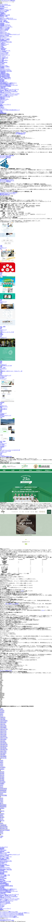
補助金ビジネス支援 (5, 15)
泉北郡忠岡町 (3, 795)
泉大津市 (2, 710)
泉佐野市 (2, 712)
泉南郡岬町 (3, 792)
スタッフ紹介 (3, 20)
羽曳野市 (2, 814)
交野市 (1, 764)
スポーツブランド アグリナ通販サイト (9, 917)
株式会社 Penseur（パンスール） (8, 193)
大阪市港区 (2, 754)
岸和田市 (2, 769)
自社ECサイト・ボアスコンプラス (8, 19)
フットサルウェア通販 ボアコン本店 (9, 911)
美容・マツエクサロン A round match (8, 91)
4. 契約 (1, 46)
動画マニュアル (4, 406)
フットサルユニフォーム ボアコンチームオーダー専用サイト (15, 912)
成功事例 (2, 80)
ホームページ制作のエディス (7, 180)
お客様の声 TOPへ (4, 88)
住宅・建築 (2, 326)
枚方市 (1, 819)
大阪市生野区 (3, 722)
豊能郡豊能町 (3, 805)
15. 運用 (2, 61)
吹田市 (1, 785)
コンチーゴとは (4, 4)
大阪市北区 (2, 724)
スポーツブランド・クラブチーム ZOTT (9, 93)
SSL (1, 248)
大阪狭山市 (2, 717)
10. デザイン (3, 56)
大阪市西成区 (3, 742)
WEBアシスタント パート (6, 26)
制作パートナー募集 (5, 27)
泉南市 (1, 793)
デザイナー (2, 31)
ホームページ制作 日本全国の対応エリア (10, 110)
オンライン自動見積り (5, 903)
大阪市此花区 (3, 725)
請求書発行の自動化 (5, 74)
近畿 (1, 111)
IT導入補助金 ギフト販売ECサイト (8, 83)
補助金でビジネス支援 (5, 881)
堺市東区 (2, 778)
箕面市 (1, 831)
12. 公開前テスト (4, 58)
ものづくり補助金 (4, 884)
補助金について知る (21, 132)
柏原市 (1, 762)
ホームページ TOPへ (5, 38)
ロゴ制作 (2, 63)
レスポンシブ (3, 247)
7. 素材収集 (2, 49)
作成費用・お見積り (5, 39)
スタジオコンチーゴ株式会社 (7, 155)
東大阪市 (2, 817)
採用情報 (2, 23)
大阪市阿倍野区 (4, 720)
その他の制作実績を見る (6, 456)
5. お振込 (2, 47)
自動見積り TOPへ (4, 99)
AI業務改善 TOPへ (4, 73)
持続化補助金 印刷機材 (5, 86)
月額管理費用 (3, 40)
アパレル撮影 (3, 878)
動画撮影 (2, 872)
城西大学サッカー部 (5, 97)
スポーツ (2, 455)
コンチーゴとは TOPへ (5, 5)
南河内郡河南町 (4, 826)
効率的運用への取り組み (6, 71)
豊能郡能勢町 (3, 113)
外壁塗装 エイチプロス (5, 92)
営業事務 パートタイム (5, 25)
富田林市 (2, 808)
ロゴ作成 (2, 377)
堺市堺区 (2, 773)
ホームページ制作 (4, 10)
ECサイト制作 (3, 11)
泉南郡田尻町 (3, 790)
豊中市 (1, 803)
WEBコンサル (3, 32)
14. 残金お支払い (4, 60)
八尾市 (1, 836)
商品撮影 (2, 874)
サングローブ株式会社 (5, 156)
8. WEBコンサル (4, 53)
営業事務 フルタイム (5, 24)
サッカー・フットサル (5, 451)
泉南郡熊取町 (3, 788)
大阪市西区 (2, 741)
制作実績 (2, 79)
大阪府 (1, 112)
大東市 (1, 801)
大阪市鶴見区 (3, 736)
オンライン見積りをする (6, 670)
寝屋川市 (2, 811)
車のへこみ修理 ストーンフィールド (9, 94)
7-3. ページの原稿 (4, 52)
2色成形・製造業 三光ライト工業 (8, 90)
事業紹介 (2, 8)
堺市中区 (2, 775)
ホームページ (3, 37)
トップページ (3, 108)
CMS (1, 246)
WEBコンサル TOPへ (5, 33)
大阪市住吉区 (3, 731)
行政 (1, 407)
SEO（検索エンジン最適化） (12, 603)
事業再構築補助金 (4, 883)
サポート (2, 106)
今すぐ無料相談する (20, 133)
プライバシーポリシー (5, 919)
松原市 (1, 823)
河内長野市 (2, 767)
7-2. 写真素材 (3, 51)
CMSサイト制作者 (4, 29)
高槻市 (1, 800)
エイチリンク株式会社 (5, 157)
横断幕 (1, 105)
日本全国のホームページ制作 (7, 920)
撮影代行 (2, 879)
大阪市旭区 (2, 719)
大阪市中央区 (3, 734)
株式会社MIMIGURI (5, 194)
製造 (1, 362)
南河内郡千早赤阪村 (5, 830)
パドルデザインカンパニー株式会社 (8, 192)
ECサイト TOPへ (4, 65)
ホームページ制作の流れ (6, 42)
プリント (2, 17)
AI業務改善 (2, 13)
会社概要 (2, 6)
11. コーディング (4, 57)
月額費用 (2, 67)
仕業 (1, 245)
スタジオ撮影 (3, 876)
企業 (1, 272)
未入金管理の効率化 (5, 75)
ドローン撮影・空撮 (5, 875)
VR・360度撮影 (4, 871)
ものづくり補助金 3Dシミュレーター (9, 85)
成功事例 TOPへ (4, 81)
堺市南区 (2, 780)
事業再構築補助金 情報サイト (7, 84)
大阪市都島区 (3, 756)
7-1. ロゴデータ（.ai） (5, 50)
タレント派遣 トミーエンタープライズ (9, 89)
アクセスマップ (4, 7)
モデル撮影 (2, 880)
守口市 (1, 833)
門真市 (1, 765)
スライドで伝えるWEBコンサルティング (10, 34)
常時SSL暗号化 (3, 62)
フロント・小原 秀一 (5, 22)
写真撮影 (2, 12)
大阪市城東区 (3, 727)
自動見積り (2, 98)
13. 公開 (2, 59)
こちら (22, 590)
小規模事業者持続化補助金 (6, 885)
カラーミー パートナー (5, 70)
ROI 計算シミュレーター (6, 36)
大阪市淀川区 (3, 758)
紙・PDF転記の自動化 (5, 77)
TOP (1, 837)
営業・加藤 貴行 (4, 21)
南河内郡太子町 (4, 828)
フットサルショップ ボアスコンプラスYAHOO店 (12, 915)
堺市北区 (2, 771)
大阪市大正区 (3, 732)
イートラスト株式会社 (5, 181)
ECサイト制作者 (4, 30)
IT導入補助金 (3, 882)
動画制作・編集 (4, 16)
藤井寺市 (2, 820)
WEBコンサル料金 (4, 35)
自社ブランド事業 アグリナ (6, 18)
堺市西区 (2, 777)
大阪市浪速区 (3, 739)
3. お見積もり (3, 45)
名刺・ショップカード (5, 104)
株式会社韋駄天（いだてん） (7, 179)
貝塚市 (1, 760)
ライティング (3, 378)
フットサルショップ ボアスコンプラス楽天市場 (11, 913)
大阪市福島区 (3, 752)
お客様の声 (2, 87)
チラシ (1, 103)
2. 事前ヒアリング (4, 44)
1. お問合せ (2, 43)
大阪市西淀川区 (4, 744)
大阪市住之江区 (4, 729)
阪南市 (1, 815)
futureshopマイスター (5, 68)
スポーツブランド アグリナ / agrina (8, 916)
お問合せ (2, 107)
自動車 (1, 334)
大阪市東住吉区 (4, 746)
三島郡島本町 (3, 825)
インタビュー (3, 445)
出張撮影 (2, 414)
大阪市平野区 (3, 751)
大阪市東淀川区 (4, 749)
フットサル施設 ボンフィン (6, 95)
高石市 (1, 798)
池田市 (1, 709)
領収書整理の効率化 (5, 76)
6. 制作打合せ (3, 48)
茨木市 (1, 715)
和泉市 (1, 714)
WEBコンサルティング (5, 9)
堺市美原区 (2, 782)
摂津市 (1, 787)
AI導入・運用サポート (5, 78)
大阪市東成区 (3, 747)
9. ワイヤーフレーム (5, 54)
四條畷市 (2, 783)
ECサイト (2, 64)
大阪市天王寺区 (4, 737)
